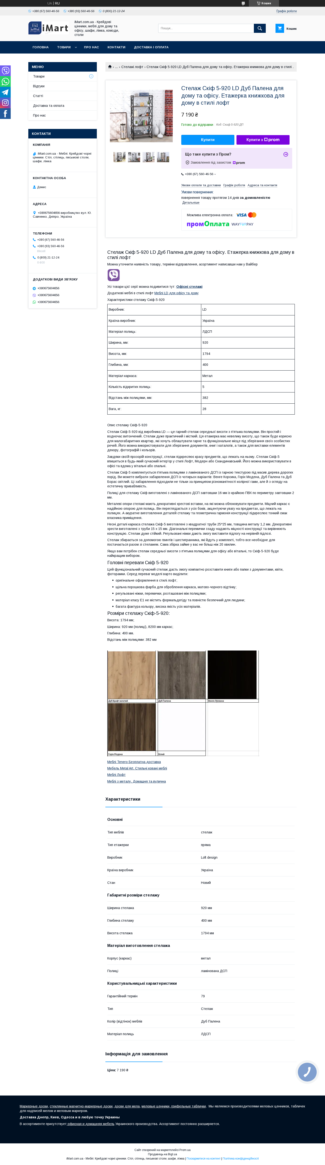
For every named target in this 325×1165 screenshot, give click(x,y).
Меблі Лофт (116, 775)
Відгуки (38, 86)
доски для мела (127, 1106)
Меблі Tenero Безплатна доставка (134, 762)
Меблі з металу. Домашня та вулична (136, 781)
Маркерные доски (34, 1106)
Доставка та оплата (48, 106)
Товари (64, 47)
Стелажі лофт (132, 67)
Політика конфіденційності (241, 1158)
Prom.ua (185, 1150)
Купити (208, 140)
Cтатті (38, 96)
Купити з (254, 140)
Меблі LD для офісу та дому (176, 293)
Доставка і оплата (151, 47)
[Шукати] (260, 28)
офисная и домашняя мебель (90, 1124)
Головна (41, 47)
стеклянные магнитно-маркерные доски (81, 1106)
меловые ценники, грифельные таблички (174, 1106)
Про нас (91, 47)
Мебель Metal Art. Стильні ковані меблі (137, 768)
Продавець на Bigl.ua (162, 1154)
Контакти (116, 47)
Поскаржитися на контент (204, 1158)
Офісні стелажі (189, 287)
